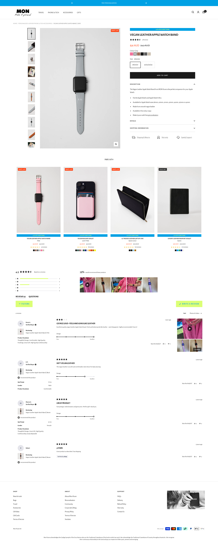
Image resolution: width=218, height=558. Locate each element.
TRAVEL (41, 13)
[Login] (198, 12)
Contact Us (120, 512)
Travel (15, 504)
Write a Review (192, 305)
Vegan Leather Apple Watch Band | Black (38, 372)
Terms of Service (18, 519)
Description (135, 84)
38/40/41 (135, 65)
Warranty (165, 137)
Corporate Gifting (70, 508)
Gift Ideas (16, 512)
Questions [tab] (33, 297)
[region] (119, 284)
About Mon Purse (70, 496)
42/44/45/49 (148, 65)
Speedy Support (186, 137)
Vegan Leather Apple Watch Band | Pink (37, 333)
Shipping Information (139, 128)
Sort (184, 313)
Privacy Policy (69, 512)
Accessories (17, 508)
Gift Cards (16, 515)
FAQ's (119, 496)
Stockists (68, 519)
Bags (14, 500)
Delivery (120, 500)
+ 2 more (197, 349)
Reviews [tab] (21, 297)
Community (69, 504)
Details (133, 121)
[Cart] (203, 12)
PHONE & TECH (53, 13)
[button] (139, 39)
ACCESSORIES (68, 13)
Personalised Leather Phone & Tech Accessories (35, 23)
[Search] (193, 12)
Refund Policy (121, 504)
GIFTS (79, 13)
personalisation (153, 115)
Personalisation (70, 500)
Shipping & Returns (143, 137)
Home (15, 23)
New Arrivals (17, 496)
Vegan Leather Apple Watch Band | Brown (38, 412)
